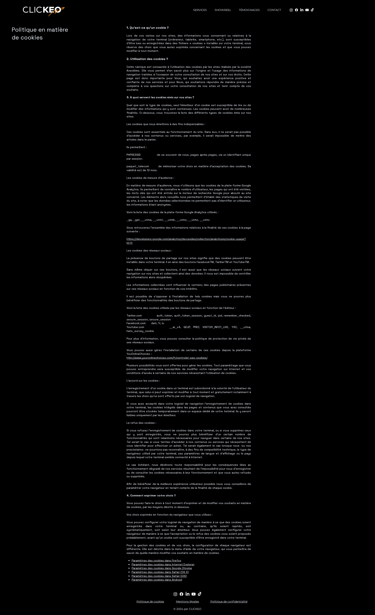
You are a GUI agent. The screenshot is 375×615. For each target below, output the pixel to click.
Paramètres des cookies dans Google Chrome (162, 568)
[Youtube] (307, 10)
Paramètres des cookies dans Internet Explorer (163, 564)
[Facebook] (296, 10)
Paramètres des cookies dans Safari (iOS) (159, 576)
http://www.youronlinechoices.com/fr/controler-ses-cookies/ (167, 357)
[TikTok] (312, 10)
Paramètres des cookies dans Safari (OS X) (160, 572)
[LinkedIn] (302, 10)
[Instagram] (291, 10)
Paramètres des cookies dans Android (157, 579)
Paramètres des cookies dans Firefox (156, 560)
